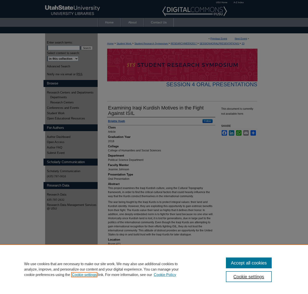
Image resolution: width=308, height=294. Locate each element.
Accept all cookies (249, 262)
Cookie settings (84, 275)
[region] (154, 269)
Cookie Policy (165, 275)
